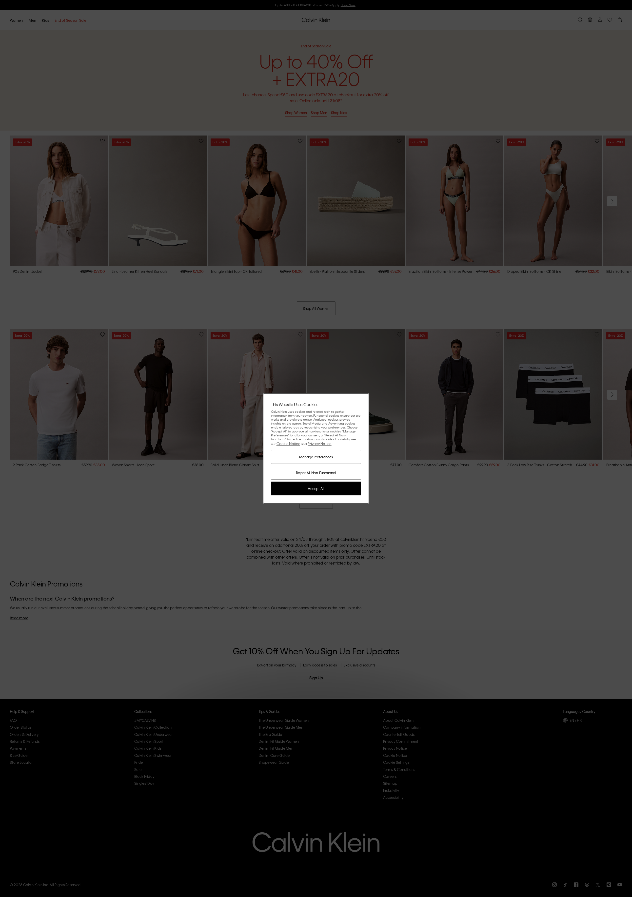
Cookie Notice (288, 443)
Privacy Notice (320, 443)
